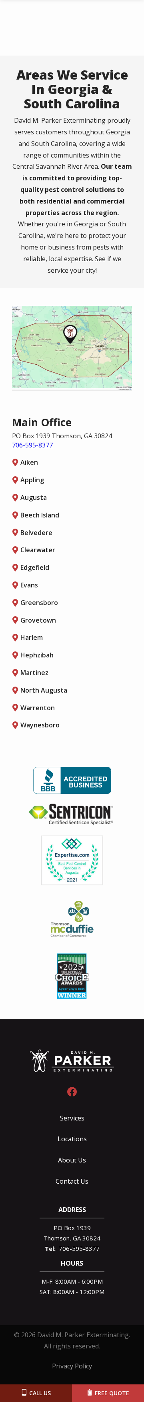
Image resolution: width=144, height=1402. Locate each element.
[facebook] (72, 1090)
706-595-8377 (32, 445)
